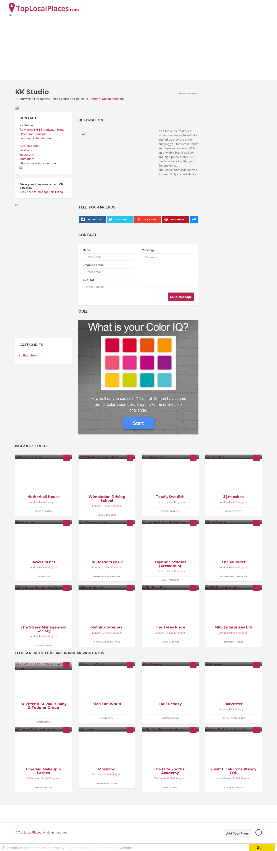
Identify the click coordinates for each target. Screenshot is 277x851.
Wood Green (223, 778)
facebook (25, 150)
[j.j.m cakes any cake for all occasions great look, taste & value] (233, 457)
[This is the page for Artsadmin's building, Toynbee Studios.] (170, 522)
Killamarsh (33, 778)
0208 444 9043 (29, 146)
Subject (88, 280)
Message (148, 250)
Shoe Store (30, 355)
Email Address (93, 265)
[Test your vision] (138, 377)
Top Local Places (29, 832)
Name (87, 250)
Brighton (97, 774)
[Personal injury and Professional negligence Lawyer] (43, 522)
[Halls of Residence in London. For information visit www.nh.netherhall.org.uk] (43, 457)
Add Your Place (237, 833)
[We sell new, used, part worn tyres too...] (170, 587)
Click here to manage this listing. (41, 192)
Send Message (181, 297)
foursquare (26, 159)
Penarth (223, 709)
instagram (26, 154)
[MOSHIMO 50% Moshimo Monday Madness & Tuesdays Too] (107, 729)
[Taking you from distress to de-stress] (43, 587)
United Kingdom (113, 98)
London (95, 98)
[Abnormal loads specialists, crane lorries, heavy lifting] (233, 587)
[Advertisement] (138, 47)
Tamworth (160, 778)
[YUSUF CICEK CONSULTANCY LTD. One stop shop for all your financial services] (233, 729)
